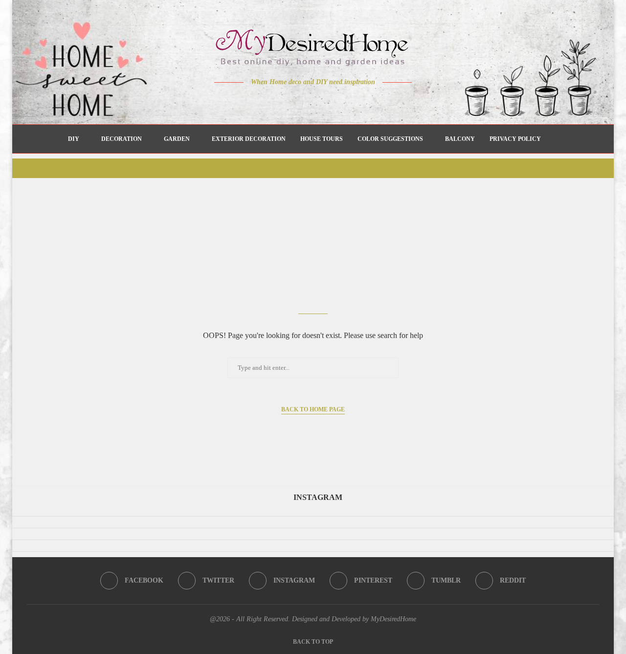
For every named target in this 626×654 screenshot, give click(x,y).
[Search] (553, 139)
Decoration (121, 138)
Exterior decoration (249, 138)
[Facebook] (279, 101)
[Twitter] (292, 101)
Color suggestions (390, 138)
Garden (177, 138)
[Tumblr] (333, 101)
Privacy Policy (515, 138)
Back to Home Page (313, 409)
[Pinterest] (320, 101)
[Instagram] (306, 101)
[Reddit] (347, 101)
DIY (73, 138)
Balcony (460, 138)
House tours (321, 138)
